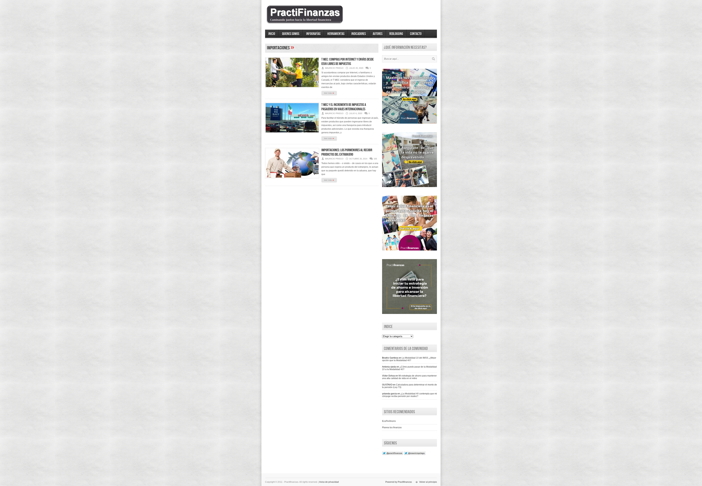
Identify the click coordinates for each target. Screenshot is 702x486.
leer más (329, 92)
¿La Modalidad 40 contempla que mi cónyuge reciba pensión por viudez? (409, 395)
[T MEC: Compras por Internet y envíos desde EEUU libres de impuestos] (292, 88)
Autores (377, 34)
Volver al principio (428, 482)
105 (375, 159)
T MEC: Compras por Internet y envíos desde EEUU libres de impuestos (347, 61)
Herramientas (335, 34)
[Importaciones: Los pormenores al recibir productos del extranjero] (292, 179)
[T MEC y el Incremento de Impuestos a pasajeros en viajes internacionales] (292, 134)
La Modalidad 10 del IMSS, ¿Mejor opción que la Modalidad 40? (409, 359)
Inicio (271, 34)
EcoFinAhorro (389, 421)
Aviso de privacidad (329, 482)
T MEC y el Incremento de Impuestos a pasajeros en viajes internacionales (343, 107)
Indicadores (358, 34)
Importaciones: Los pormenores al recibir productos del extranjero (346, 152)
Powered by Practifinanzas (398, 482)
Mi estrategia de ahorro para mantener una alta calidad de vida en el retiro (409, 377)
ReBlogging (396, 34)
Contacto (416, 34)
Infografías (313, 34)
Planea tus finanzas (392, 427)
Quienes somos (290, 34)
